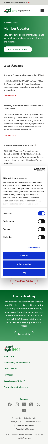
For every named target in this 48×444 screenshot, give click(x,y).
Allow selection (24, 264)
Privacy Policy (15, 422)
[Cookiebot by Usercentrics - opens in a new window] (34, 169)
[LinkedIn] (24, 404)
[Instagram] (16, 404)
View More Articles (24, 281)
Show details (34, 248)
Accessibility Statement (25, 429)
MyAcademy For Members (16, 362)
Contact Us (16, 418)
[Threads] (31, 404)
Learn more (9, 95)
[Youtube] (24, 410)
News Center (12, 22)
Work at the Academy (25, 425)
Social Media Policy (32, 422)
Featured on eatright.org (15, 387)
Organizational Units (13, 381)
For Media (8, 374)
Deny (24, 272)
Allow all (24, 256)
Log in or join (24, 334)
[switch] (41, 221)
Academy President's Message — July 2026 (23, 75)
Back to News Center (18, 49)
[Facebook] (9, 404)
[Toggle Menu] (42, 10)
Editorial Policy (30, 418)
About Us (8, 356)
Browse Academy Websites (16, 2)
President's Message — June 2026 (19, 145)
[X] (38, 404)
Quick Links (9, 368)
